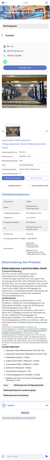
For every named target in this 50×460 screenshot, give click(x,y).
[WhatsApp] (5, 62)
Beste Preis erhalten (13, 178)
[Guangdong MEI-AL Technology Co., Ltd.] (26, 3)
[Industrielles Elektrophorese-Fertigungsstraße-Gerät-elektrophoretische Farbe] (24, 98)
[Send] (47, 456)
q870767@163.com (15, 51)
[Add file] (3, 456)
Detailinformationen (14, 185)
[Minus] (46, 405)
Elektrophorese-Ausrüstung (15, 395)
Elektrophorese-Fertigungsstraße (28, 385)
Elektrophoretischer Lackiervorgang (19, 390)
